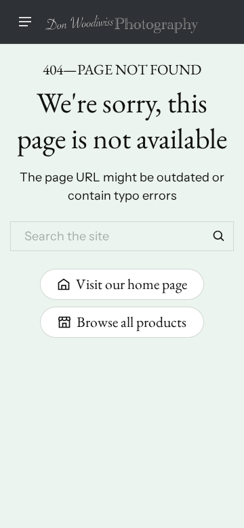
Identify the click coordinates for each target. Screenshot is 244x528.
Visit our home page (131, 283)
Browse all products (131, 321)
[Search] (219, 236)
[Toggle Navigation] (25, 22)
